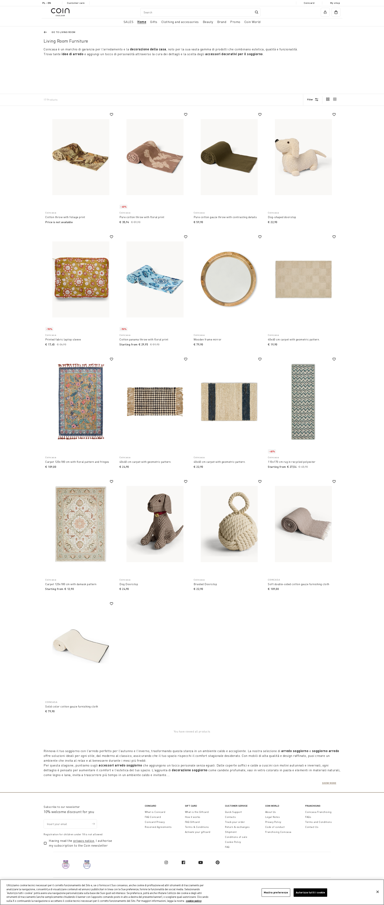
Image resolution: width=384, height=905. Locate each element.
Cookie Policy (233, 841)
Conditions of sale (236, 836)
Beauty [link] (208, 22)
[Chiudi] (377, 891)
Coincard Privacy (155, 821)
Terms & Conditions (197, 826)
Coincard (309, 2)
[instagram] (166, 862)
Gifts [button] (153, 22)
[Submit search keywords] (256, 12)
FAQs (308, 816)
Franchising (312, 805)
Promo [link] (235, 22)
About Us (270, 811)
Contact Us (311, 826)
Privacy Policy (273, 821)
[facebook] (183, 862)
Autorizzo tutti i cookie (310, 892)
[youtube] (200, 862)
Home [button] (141, 22)
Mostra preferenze (276, 892)
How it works (192, 816)
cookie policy (193, 900)
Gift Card (191, 805)
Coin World (272, 805)
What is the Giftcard (197, 811)
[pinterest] (217, 862)
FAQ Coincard (153, 816)
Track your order (235, 821)
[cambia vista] (327, 99)
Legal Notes (272, 816)
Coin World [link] (252, 22)
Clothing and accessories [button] (180, 22)
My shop (335, 2)
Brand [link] (221, 22)
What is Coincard (155, 811)
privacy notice (83, 841)
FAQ (227, 846)
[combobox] (200, 12)
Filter (310, 99)
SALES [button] (129, 22)
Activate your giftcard (197, 831)
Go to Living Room (63, 32)
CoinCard (150, 805)
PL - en (46, 2)
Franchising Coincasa (278, 831)
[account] (325, 12)
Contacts (230, 816)
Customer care (76, 2)
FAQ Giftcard (192, 821)
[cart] (336, 12)
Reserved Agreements (158, 826)
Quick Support (233, 811)
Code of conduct (275, 826)
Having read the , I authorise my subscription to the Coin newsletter (80, 843)
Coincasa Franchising (318, 811)
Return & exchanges (237, 826)
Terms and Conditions (318, 821)
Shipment (231, 831)
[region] (192, 892)
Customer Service (236, 805)
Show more (329, 782)
